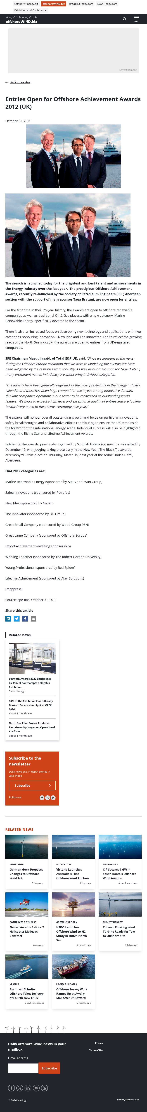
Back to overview (20, 82)
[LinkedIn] (53, 797)
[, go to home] (21, 19)
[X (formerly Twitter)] (47, 797)
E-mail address (18, 1058)
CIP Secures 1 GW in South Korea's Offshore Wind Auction (119, 874)
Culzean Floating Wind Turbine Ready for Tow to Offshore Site (119, 931)
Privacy (99, 1043)
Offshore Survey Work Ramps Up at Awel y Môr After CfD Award (71, 993)
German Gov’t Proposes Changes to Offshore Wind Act (26, 874)
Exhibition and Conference (30, 10)
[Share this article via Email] (33, 619)
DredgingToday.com (81, 4)
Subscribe (22, 785)
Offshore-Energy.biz (26, 4)
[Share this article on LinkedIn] (8, 619)
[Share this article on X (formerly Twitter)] (17, 619)
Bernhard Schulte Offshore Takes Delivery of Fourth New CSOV (27, 993)
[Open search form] (125, 19)
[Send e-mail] (36, 1088)
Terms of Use (96, 1050)
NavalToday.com (107, 4)
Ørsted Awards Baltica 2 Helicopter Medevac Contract (27, 931)
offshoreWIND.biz (54, 4)
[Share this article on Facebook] (25, 619)
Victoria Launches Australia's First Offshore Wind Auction (72, 874)
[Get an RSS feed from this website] (44, 1088)
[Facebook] (42, 797)
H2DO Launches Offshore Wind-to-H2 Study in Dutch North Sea (71, 933)
